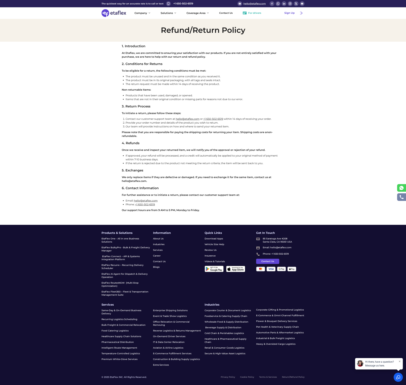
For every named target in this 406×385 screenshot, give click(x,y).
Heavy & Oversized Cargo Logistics (275, 344)
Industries (158, 244)
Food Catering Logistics (115, 330)
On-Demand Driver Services (169, 336)
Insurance (210, 255)
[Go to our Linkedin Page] (284, 3)
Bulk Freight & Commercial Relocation (124, 325)
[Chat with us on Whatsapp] (278, 3)
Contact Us (159, 261)
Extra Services (161, 364)
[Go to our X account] (296, 3)
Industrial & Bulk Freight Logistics (275, 338)
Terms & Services (268, 377)
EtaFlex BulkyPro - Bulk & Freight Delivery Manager (126, 249)
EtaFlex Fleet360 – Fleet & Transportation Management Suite (125, 293)
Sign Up (289, 12)
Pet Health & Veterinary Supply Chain (277, 326)
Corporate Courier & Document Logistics (228, 310)
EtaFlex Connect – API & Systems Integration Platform (121, 258)
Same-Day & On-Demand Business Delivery (121, 312)
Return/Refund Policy (293, 377)
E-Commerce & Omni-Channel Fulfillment (280, 315)
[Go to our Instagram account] (290, 3)
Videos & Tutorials (215, 261)
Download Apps (214, 238)
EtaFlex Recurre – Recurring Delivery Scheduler (123, 267)
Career (157, 255)
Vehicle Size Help (214, 244)
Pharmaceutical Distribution (118, 342)
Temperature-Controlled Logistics (121, 353)
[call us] (401, 197)
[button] (142, 13)
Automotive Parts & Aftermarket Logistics (280, 332)
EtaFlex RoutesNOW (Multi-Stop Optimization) (120, 284)
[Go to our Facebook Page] (272, 3)
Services (158, 250)
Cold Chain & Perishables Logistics (224, 333)
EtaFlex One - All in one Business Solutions (120, 240)
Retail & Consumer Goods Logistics (224, 347)
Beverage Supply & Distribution (223, 327)
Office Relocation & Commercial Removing (171, 323)
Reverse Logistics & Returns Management (177, 330)
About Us (158, 238)
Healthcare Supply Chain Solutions (121, 336)
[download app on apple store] (235, 269)
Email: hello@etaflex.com (277, 247)
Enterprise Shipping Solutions (170, 310)
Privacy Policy (228, 377)
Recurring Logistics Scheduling (119, 319)
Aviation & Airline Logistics (168, 347)
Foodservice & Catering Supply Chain (226, 316)
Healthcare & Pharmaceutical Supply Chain (225, 340)
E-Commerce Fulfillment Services (172, 353)
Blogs (156, 267)
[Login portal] (301, 13)
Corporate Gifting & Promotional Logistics (280, 309)
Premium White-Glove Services (120, 359)
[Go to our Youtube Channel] (302, 3)
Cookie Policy (247, 377)
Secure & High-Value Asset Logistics (225, 353)
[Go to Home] (114, 13)
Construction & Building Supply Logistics (176, 359)
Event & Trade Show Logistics (170, 316)
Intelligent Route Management (119, 347)
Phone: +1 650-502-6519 (276, 253)
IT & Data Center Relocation (169, 342)
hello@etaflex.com (188, 118)
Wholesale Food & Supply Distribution (226, 321)
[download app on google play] (214, 269)
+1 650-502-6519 (213, 118)
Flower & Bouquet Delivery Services (276, 321)
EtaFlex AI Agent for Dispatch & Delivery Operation (125, 276)
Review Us (210, 250)
